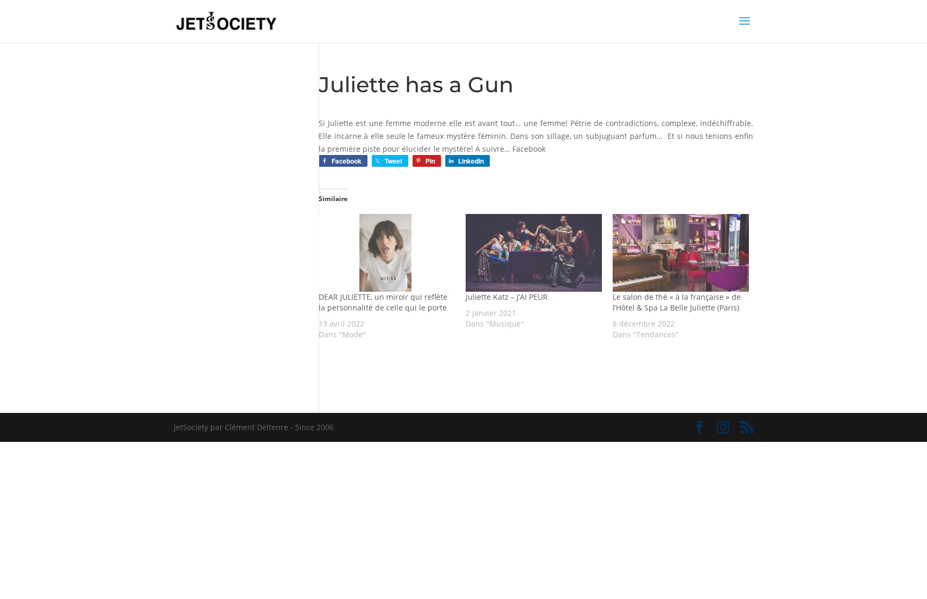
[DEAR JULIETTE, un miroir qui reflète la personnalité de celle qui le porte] (387, 253)
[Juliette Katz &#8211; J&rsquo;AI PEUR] (534, 253)
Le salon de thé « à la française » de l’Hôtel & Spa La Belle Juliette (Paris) (677, 302)
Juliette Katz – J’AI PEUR (507, 297)
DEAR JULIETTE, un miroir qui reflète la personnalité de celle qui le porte (383, 302)
